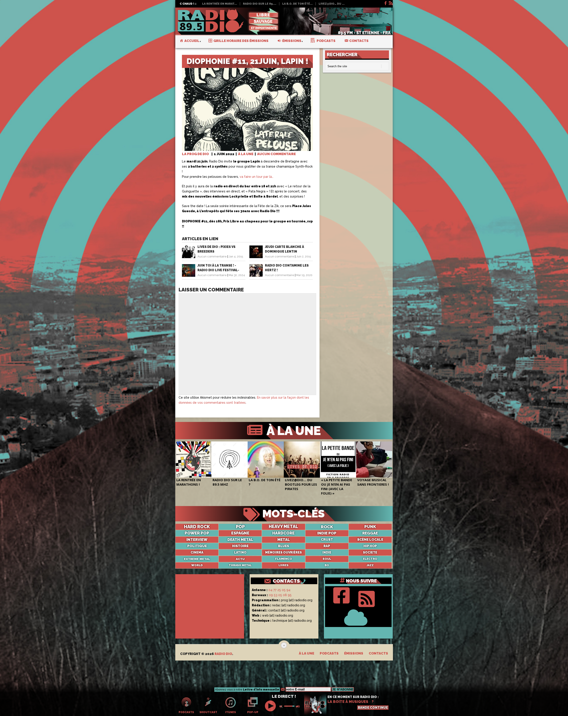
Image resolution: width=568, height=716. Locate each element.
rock (327, 526)
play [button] (271, 706)
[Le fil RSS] (390, 2)
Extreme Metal (197, 559)
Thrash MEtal (240, 565)
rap (326, 546)
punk (370, 526)
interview (196, 539)
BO (327, 565)
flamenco (283, 558)
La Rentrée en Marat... (219, 3)
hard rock (197, 526)
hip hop (370, 546)
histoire (240, 546)
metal (283, 539)
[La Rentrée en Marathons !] (193, 459)
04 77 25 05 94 (279, 590)
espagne (240, 533)
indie (326, 552)
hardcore (283, 533)
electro (370, 558)
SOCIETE (370, 552)
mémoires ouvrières (283, 552)
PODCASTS (329, 653)
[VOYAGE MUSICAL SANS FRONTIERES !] (374, 459)
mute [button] (281, 706)
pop (240, 526)
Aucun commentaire (276, 154)
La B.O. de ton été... (297, 3)
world (197, 565)
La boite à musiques (347, 702)
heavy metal (283, 526)
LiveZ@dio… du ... (332, 3)
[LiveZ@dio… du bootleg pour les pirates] (302, 459)
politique (197, 546)
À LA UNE (245, 154)
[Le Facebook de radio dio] (385, 2)
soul (327, 558)
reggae (370, 533)
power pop (197, 533)
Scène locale (370, 540)
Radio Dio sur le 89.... (259, 3)
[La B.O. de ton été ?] (266, 459)
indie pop (326, 533)
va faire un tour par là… (256, 176)
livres (283, 565)
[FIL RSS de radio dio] (366, 598)
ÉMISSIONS (353, 653)
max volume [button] (298, 706)
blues (283, 546)
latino (240, 552)
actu (240, 559)
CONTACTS (286, 581)
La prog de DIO (195, 154)
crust (327, 540)
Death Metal (240, 539)
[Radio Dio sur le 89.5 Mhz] (229, 459)
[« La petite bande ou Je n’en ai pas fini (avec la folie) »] (338, 459)
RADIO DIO (223, 654)
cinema (197, 552)
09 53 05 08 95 (280, 595)
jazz (370, 565)
